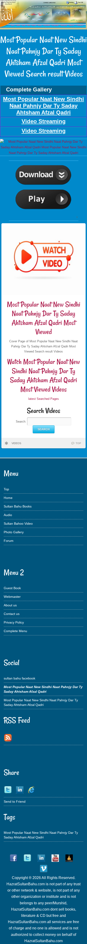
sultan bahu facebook (19, 678)
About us (10, 605)
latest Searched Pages (43, 399)
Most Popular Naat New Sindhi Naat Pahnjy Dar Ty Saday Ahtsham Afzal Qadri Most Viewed (43, 318)
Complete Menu (15, 631)
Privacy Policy (14, 622)
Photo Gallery (14, 532)
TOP (78, 443)
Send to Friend (15, 801)
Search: (21, 421)
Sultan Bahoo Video (18, 523)
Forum (8, 541)
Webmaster (12, 596)
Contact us (11, 614)
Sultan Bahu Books (18, 506)
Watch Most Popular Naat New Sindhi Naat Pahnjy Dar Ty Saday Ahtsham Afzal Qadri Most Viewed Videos (43, 375)
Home (8, 498)
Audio (8, 515)
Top (6, 489)
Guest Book (12, 588)
